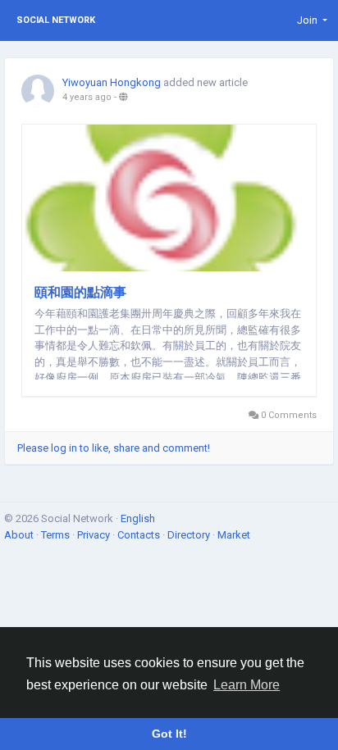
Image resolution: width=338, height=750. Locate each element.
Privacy (94, 535)
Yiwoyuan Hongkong (111, 82)
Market (233, 535)
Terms (56, 535)
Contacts (139, 535)
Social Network (55, 20)
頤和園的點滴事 (80, 292)
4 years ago (87, 97)
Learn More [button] (246, 685)
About (20, 535)
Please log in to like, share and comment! (113, 448)
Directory (189, 535)
